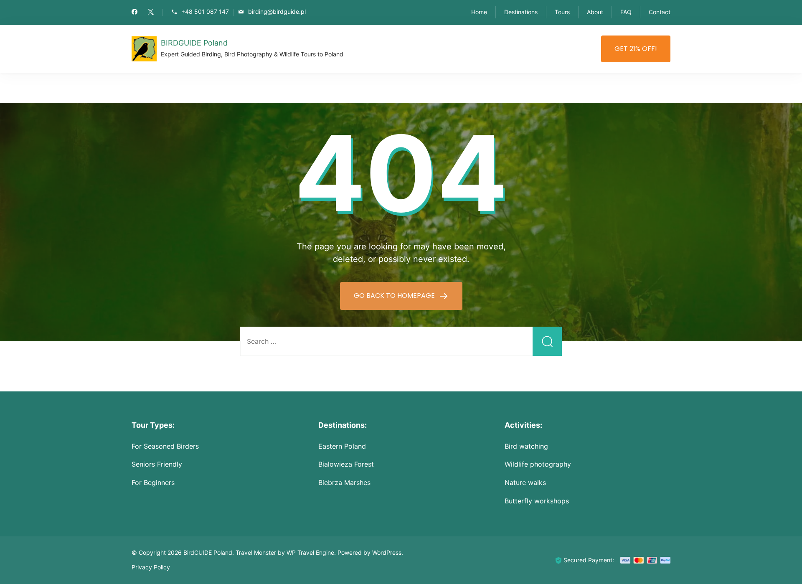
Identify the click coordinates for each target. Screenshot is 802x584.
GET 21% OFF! (635, 48)
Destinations (521, 11)
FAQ (626, 11)
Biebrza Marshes (344, 482)
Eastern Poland (342, 446)
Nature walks (525, 482)
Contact (659, 11)
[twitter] (151, 12)
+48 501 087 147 (205, 12)
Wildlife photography (538, 464)
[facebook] (134, 12)
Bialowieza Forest (346, 464)
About (595, 11)
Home (479, 11)
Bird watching (526, 446)
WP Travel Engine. (311, 552)
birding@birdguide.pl (277, 12)
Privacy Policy (151, 567)
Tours (562, 11)
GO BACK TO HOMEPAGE (395, 295)
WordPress (386, 552)
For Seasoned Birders (165, 446)
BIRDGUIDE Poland (194, 42)
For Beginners (153, 482)
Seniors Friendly (157, 464)
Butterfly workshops (537, 501)
